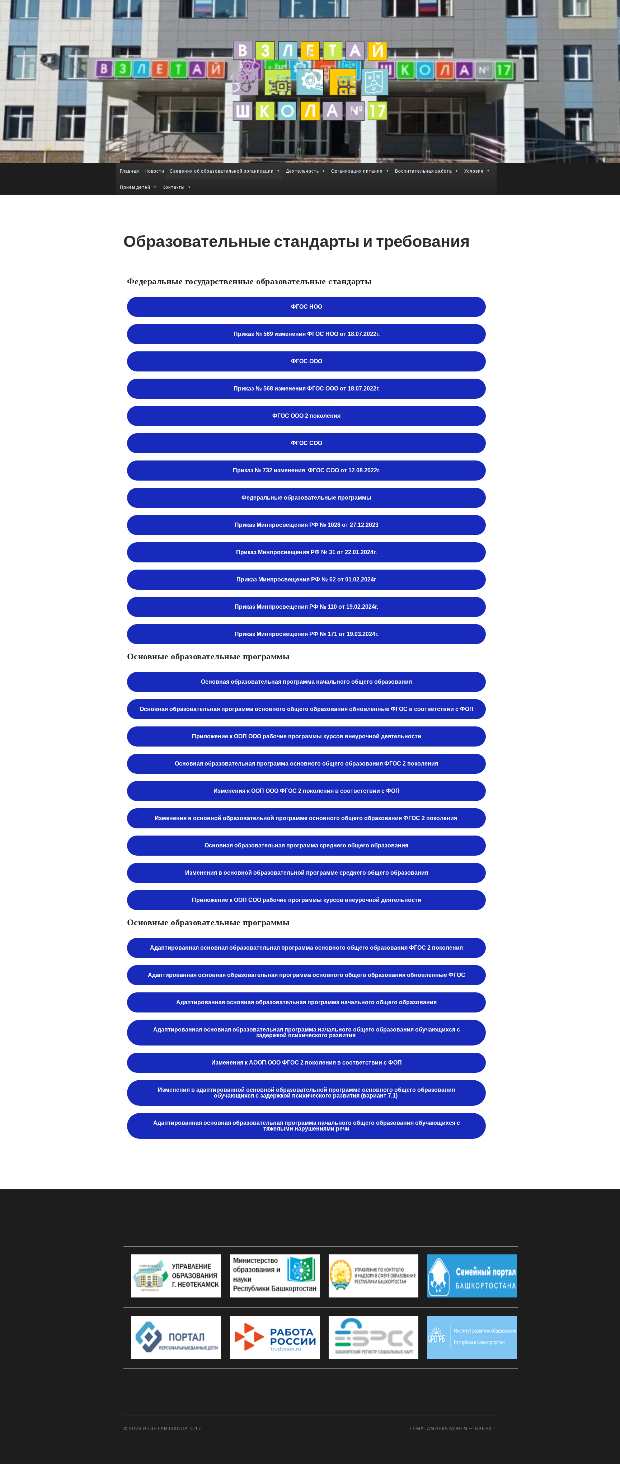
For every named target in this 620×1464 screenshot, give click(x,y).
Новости (154, 171)
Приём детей (135, 187)
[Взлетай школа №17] (310, 81)
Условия (474, 171)
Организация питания (357, 171)
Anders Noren (447, 1428)
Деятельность (302, 171)
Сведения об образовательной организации (222, 171)
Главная (129, 171)
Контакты (174, 187)
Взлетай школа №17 (172, 1428)
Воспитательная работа (423, 171)
